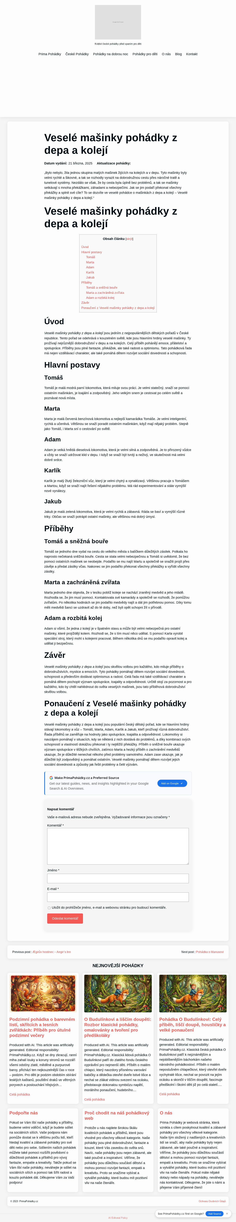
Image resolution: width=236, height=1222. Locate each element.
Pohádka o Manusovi (210, 951)
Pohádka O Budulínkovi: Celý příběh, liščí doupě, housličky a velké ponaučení (192, 1024)
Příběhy (86, 282)
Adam (90, 267)
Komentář (55, 825)
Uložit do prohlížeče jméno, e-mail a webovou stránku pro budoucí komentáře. (109, 907)
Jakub (90, 277)
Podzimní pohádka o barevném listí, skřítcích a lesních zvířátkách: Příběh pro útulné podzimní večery (42, 1027)
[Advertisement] (118, 86)
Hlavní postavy (91, 252)
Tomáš (90, 257)
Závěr (85, 302)
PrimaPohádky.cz (28, 1201)
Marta (90, 262)
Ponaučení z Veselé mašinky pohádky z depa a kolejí (118, 308)
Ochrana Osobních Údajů (212, 1201)
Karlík (90, 272)
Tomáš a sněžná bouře (101, 287)
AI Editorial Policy (118, 1217)
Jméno (53, 870)
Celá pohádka (19, 1094)
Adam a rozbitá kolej (100, 298)
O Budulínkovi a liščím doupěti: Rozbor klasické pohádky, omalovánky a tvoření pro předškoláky (117, 1027)
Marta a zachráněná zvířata (105, 293)
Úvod (84, 247)
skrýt (129, 238)
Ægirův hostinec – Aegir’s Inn (51, 951)
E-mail (53, 889)
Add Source (214, 1213)
